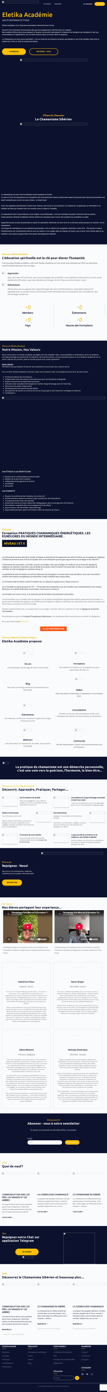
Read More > (7, 1329)
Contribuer (85, 1356)
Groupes (5, 1356)
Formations (79, 663)
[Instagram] (92, 1374)
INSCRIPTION (72, 1142)
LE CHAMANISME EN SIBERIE (86, 1194)
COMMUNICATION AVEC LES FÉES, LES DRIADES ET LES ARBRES (16, 1197)
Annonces (6, 1359)
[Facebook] (82, 1374)
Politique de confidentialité (64, 1359)
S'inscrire (100, 4)
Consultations (79, 710)
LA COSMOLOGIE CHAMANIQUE (52, 1194)
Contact (84, 1352)
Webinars (27, 739)
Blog (28, 683)
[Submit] (77, 1378)
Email (29, 1138)
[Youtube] (87, 1374)
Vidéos (79, 690)
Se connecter (87, 4)
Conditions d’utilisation (63, 1352)
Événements (28, 714)
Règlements (58, 1363)
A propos (85, 1359)
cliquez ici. (25, 621)
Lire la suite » (7, 1217)
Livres (30, 1356)
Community (79, 741)
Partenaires (6, 1367)
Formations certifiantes (37, 1352)
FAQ (55, 1356)
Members (6, 1352)
